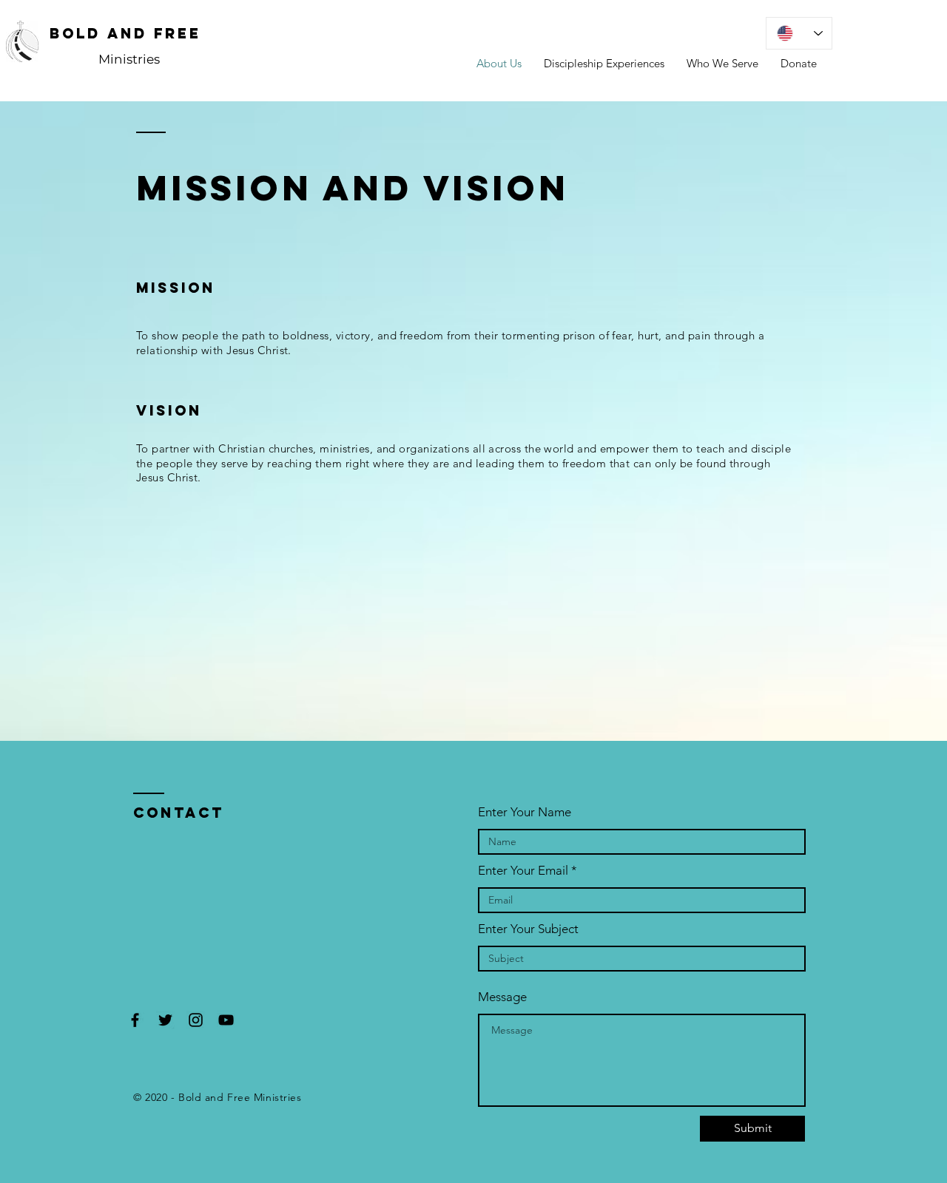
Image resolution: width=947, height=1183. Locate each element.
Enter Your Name (524, 812)
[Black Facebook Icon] (135, 1020)
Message (502, 997)
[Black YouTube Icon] (226, 1020)
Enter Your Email (523, 870)
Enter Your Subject (528, 929)
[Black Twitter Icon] (165, 1020)
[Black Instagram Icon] (195, 1020)
